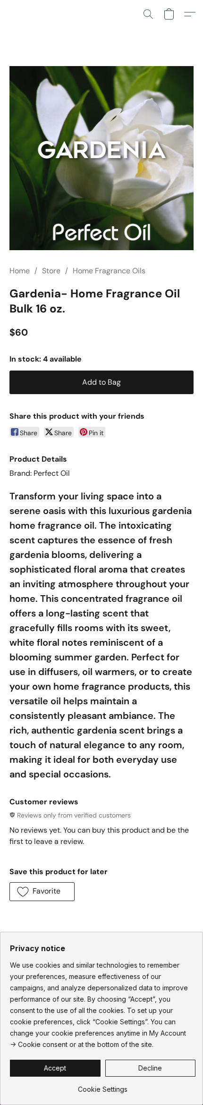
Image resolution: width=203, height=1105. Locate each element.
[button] (148, 14)
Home (19, 271)
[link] (102, 1086)
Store (51, 271)
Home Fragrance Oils (109, 271)
